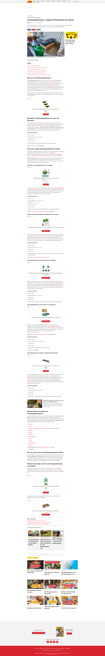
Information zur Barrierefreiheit (60, 648)
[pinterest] (54, 642)
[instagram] (51, 642)
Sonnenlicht (33, 281)
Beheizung (60, 155)
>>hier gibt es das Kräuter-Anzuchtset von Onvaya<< (38, 257)
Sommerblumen (55, 428)
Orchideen (53, 447)
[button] (45, 68)
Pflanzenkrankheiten (31, 383)
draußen (49, 86)
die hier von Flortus (49, 496)
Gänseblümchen (37, 428)
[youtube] (57, 642)
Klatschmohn (44, 428)
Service (34, 2)
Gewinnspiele (56, 650)
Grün (33, 211)
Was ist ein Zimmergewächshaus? (33, 65)
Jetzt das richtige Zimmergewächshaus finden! (36, 69)
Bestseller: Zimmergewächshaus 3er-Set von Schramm (37, 67)
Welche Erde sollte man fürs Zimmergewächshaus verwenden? (39, 74)
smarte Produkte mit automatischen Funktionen (40, 155)
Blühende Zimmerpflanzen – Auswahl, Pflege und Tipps (36, 520)
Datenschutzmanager (52, 648)
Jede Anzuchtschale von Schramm (35, 122)
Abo (38, 2)
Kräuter (30, 436)
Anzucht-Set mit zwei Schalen (39, 334)
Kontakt (60, 650)
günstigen (52, 152)
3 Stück (37, 145)
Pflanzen (47, 80)
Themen (52, 650)
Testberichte (30, 557)
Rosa (37, 211)
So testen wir (49, 650)
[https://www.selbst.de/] (29, 1)
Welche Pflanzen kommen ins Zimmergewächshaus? (37, 71)
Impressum (36, 648)
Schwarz (41, 211)
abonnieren (69, 633)
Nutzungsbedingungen (41, 648)
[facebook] (48, 642)
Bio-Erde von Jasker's (51, 469)
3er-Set (39, 130)
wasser (53, 83)
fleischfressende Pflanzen (43, 447)
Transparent (47, 211)
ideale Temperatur (40, 420)
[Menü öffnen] (77, 1)
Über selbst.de (44, 650)
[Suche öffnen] (73, 1)
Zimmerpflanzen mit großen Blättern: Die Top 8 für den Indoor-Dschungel (38, 522)
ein (59, 128)
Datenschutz (47, 648)
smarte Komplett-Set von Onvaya (36, 234)
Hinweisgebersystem (68, 648)
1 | (31, 145)
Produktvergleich (35, 557)
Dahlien (30, 428)
